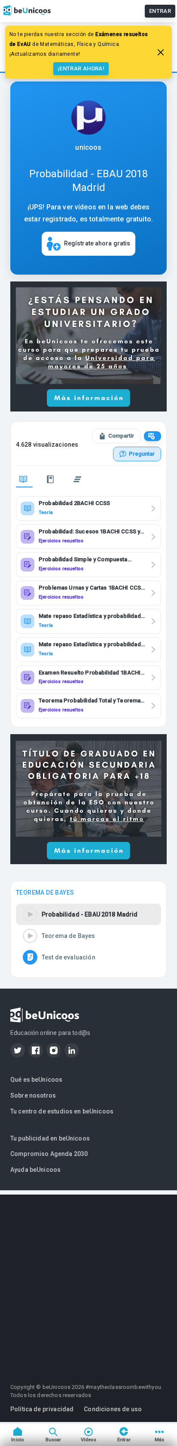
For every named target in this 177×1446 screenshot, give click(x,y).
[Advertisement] (88, 1283)
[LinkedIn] (71, 1050)
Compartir (121, 436)
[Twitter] (17, 1050)
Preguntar (142, 454)
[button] (88, 914)
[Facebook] (35, 1050)
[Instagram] (53, 1050)
